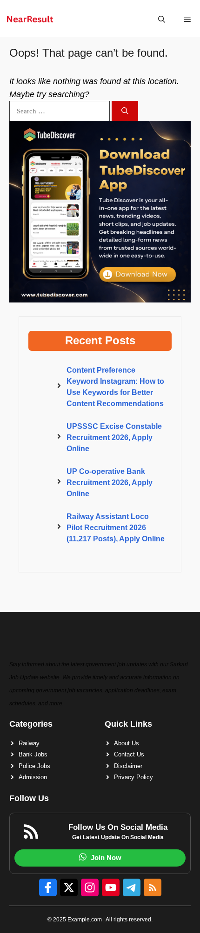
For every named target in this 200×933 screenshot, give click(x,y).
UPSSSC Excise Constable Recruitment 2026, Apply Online (114, 437)
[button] (161, 19)
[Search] (125, 111)
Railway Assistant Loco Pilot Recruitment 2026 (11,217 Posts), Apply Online (116, 527)
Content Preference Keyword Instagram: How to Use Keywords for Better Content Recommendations (115, 386)
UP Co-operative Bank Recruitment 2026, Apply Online (110, 482)
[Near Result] (30, 19)
